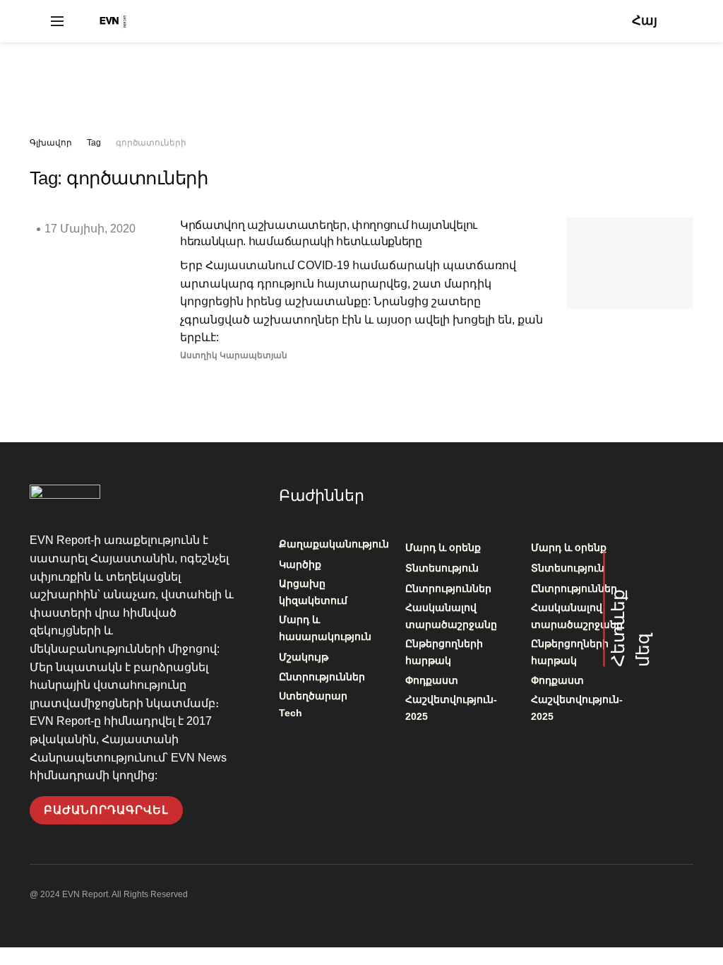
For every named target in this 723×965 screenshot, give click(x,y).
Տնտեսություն (442, 568)
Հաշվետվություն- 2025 (451, 708)
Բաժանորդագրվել (106, 810)
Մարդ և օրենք (443, 547)
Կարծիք (300, 564)
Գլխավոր (51, 143)
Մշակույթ (303, 657)
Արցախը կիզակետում (313, 592)
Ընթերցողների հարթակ (444, 652)
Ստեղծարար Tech (313, 704)
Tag (94, 143)
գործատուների (151, 143)
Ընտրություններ (322, 676)
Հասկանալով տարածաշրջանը (451, 616)
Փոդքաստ (431, 680)
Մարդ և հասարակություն (325, 628)
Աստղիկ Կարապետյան (233, 355)
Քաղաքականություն (334, 544)
